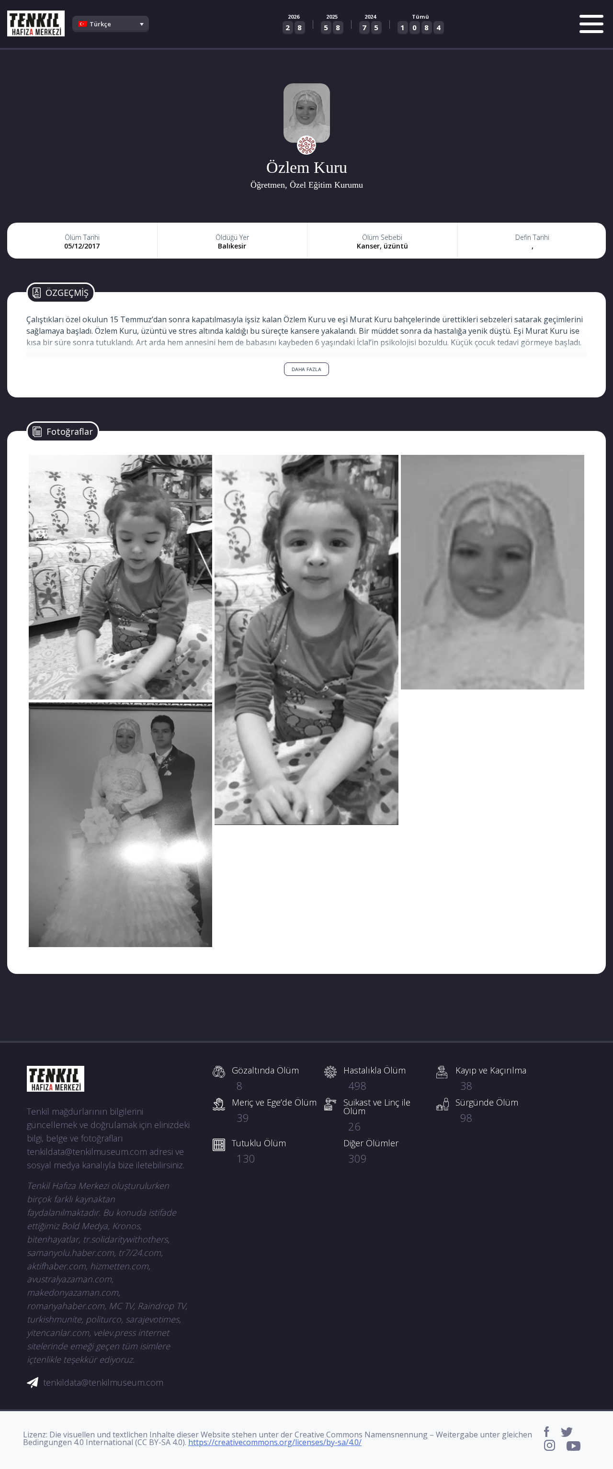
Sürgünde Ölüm (486, 1110)
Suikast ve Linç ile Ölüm (376, 1114)
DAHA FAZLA (306, 369)
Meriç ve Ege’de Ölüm (274, 1110)
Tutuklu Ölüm (259, 1151)
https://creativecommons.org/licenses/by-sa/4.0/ (275, 1442)
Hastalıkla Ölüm (374, 1078)
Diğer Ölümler (370, 1151)
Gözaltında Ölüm (265, 1078)
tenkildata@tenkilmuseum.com (103, 1382)
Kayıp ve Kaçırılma (490, 1078)
